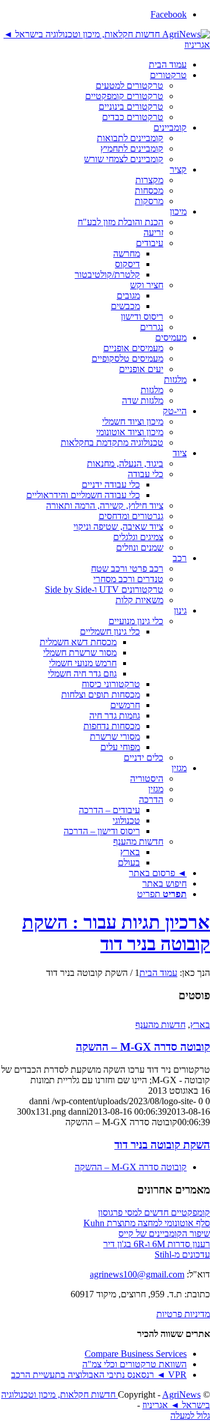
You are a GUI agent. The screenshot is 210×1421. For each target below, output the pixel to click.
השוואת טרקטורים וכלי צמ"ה (134, 1364)
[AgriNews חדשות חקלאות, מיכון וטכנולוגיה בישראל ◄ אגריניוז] (105, 45)
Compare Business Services (136, 1354)
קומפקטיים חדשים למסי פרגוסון (154, 1212)
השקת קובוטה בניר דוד (162, 1145)
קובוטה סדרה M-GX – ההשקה (143, 1047)
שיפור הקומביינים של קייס (164, 1233)
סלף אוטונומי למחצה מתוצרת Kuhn (146, 1223)
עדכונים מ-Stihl (182, 1254)
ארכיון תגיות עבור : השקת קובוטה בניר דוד (116, 933)
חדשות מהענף (160, 1025)
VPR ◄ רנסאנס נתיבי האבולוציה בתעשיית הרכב (99, 1375)
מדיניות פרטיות (183, 1314)
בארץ (200, 1025)
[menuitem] (93, 65)
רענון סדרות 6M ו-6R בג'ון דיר (156, 1244)
